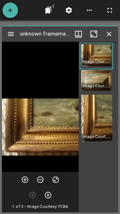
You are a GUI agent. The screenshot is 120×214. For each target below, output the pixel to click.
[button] (96, 56)
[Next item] (48, 195)
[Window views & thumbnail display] (78, 34)
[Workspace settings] (68, 10)
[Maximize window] (93, 34)
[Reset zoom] (55, 179)
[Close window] (109, 34)
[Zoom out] (40, 179)
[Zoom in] (25, 179)
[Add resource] (10, 10)
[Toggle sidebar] (11, 34)
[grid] (98, 127)
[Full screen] (109, 10)
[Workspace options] (89, 10)
